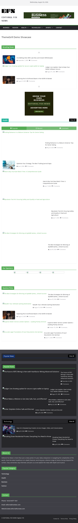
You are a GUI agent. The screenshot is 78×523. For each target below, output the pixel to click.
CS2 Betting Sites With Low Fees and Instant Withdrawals (35, 58)
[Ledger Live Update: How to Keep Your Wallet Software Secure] (23, 66)
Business (6, 28)
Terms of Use (64, 518)
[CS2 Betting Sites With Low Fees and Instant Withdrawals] (9, 59)
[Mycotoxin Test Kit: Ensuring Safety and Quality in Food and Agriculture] (26, 214)
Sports (48, 28)
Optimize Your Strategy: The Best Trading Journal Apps (34, 163)
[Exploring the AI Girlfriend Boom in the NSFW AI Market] (9, 80)
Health (23, 28)
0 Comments (33, 60)
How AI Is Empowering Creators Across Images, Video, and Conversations (40, 428)
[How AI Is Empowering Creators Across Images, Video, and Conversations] (9, 429)
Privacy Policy (72, 518)
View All (72, 120)
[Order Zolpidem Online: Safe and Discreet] (18, 411)
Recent (39, 128)
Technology (36, 28)
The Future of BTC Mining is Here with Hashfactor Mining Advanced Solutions (67, 375)
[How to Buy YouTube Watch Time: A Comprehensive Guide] (22, 183)
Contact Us (56, 518)
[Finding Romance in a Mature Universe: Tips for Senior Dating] (23, 145)
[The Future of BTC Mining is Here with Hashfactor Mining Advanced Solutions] (31, 378)
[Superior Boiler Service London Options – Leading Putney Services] (24, 325)
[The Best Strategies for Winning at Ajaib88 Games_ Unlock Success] (25, 247)
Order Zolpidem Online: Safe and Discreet (48, 410)
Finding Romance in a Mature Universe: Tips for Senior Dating (59, 144)
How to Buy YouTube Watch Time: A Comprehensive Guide (54, 182)
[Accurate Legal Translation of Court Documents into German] (23, 335)
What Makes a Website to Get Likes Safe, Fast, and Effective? (59, 401)
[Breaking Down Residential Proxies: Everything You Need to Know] (27, 441)
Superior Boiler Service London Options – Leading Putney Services (61, 324)
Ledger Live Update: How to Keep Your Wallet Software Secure (57, 68)
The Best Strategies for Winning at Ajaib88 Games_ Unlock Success (59, 246)
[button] (27, 27)
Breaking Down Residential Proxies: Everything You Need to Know (63, 439)
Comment (64, 128)
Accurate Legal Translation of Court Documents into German (55, 334)
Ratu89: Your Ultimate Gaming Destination (46, 305)
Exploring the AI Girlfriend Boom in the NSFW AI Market (34, 78)
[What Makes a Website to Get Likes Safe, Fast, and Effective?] (25, 402)
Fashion (15, 28)
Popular (15, 128)
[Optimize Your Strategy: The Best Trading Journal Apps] (9, 165)
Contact (59, 28)
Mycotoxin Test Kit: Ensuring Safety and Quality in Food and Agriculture (62, 213)
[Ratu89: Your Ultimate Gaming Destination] (17, 306)
